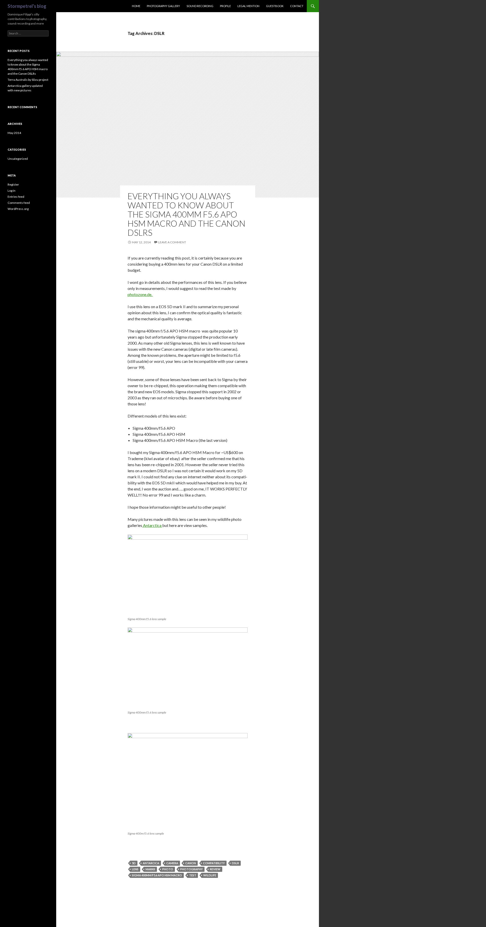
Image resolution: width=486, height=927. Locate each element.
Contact (296, 6)
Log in (11, 190)
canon (190, 863)
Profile (225, 6)
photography (191, 869)
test (192, 875)
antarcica (151, 863)
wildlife (209, 875)
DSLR (235, 863)
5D (134, 863)
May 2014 (14, 133)
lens (135, 869)
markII (150, 869)
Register (13, 184)
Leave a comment (172, 242)
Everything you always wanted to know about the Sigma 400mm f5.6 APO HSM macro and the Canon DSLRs (186, 214)
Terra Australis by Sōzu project (28, 80)
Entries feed (16, 197)
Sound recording (200, 6)
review (215, 869)
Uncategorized (18, 159)
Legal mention (248, 6)
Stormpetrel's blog (27, 6)
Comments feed (19, 203)
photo (167, 869)
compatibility (214, 863)
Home (136, 6)
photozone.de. (140, 294)
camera (172, 863)
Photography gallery (163, 6)
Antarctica (152, 525)
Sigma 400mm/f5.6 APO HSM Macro (157, 875)
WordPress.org (18, 209)
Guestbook (275, 6)
